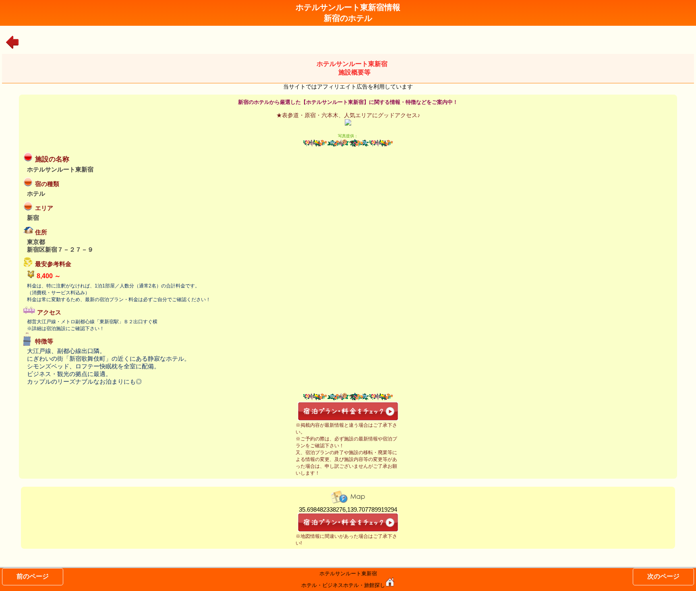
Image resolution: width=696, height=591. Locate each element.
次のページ (663, 576)
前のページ (33, 576)
